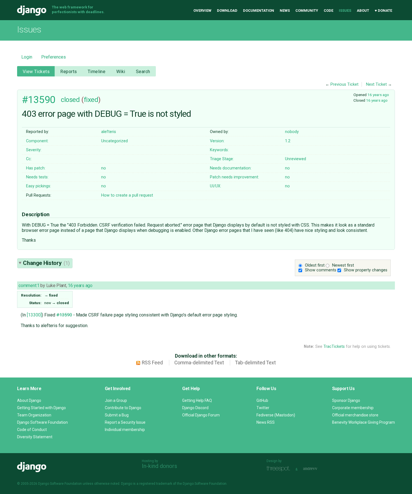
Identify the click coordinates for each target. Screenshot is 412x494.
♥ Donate (383, 10)
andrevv (316, 468)
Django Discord (195, 408)
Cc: (29, 159)
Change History (46, 263)
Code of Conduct (32, 429)
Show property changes (365, 270)
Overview (202, 10)
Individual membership (125, 429)
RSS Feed (152, 362)
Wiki (120, 71)
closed (70, 100)
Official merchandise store (355, 415)
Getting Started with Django (41, 408)
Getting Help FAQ (197, 400)
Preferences (53, 57)
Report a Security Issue (125, 422)
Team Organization (34, 415)
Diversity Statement (34, 437)
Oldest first (315, 265)
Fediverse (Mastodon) (275, 415)
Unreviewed (295, 159)
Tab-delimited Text (255, 362)
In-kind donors (159, 466)
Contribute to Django (123, 408)
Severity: (33, 150)
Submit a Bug (117, 415)
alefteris (108, 131)
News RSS (265, 422)
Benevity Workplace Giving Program (363, 422)
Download (227, 10)
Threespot (280, 468)
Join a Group (116, 400)
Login (26, 57)
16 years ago (378, 94)
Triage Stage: (222, 159)
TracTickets (334, 346)
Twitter (262, 408)
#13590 (38, 99)
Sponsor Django (346, 400)
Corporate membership (353, 408)
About (363, 10)
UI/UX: (215, 186)
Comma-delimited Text (199, 362)
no (103, 168)
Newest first (343, 265)
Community (306, 10)
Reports (68, 71)
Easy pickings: (38, 186)
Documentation (258, 10)
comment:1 (28, 285)
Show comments (320, 270)
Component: (37, 141)
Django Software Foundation (42, 422)
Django (31, 11)
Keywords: (219, 150)
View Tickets (36, 71)
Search (143, 71)
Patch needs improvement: (234, 177)
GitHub (262, 400)
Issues (345, 10)
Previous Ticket (344, 84)
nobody (292, 131)
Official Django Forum (201, 415)
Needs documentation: (230, 168)
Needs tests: (37, 177)
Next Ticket (376, 84)
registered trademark (155, 484)
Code (328, 10)
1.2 (287, 141)
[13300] (34, 315)
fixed (91, 100)
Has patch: (35, 168)
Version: (217, 141)
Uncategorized (114, 141)
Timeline (96, 71)
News (285, 10)
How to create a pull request (127, 195)
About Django (29, 400)
